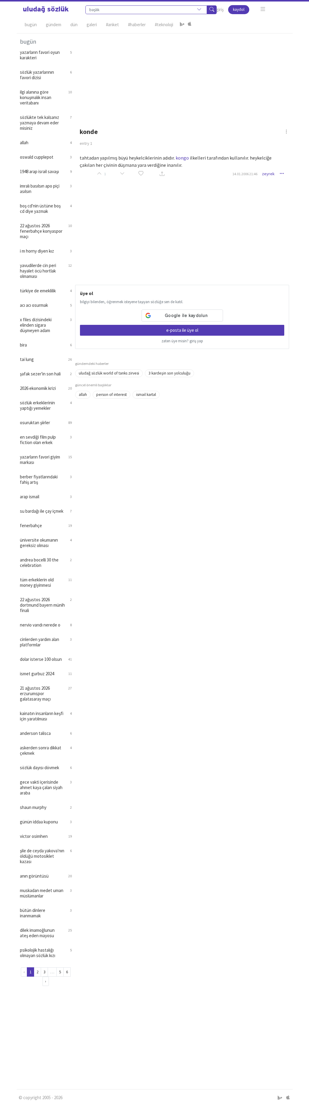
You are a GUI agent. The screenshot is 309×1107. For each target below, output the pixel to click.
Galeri (92, 24)
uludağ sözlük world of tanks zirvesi (109, 373)
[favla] (141, 173)
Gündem (53, 24)
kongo (182, 158)
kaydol (238, 9)
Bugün (31, 24)
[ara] (212, 9)
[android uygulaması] (182, 25)
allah (83, 394)
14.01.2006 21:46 (244, 174)
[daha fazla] (263, 9)
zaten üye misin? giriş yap (182, 341)
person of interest (111, 394)
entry (86, 143)
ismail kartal (146, 394)
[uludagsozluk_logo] (45, 9)
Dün (74, 24)
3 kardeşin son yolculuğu (169, 373)
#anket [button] (112, 24)
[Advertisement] (182, 75)
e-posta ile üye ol (182, 330)
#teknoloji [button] (164, 24)
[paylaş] (162, 174)
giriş (220, 9)
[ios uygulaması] (189, 25)
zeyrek (268, 173)
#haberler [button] (137, 24)
